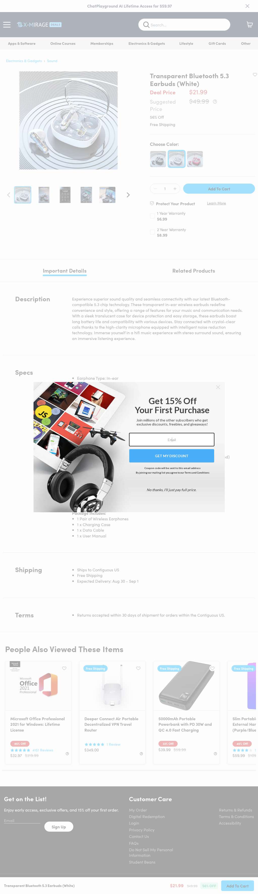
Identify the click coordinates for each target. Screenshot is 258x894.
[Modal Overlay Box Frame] (129, 447)
